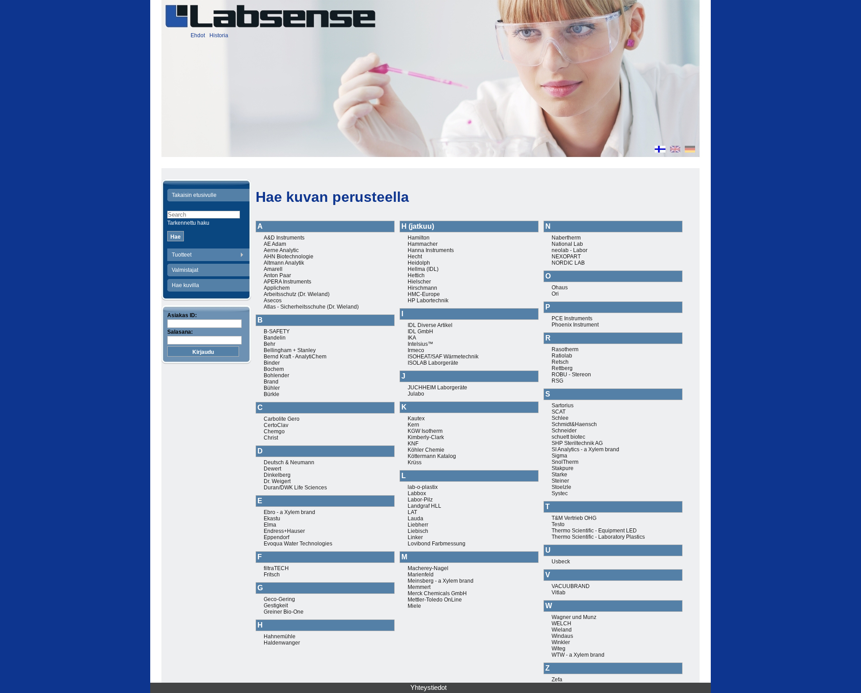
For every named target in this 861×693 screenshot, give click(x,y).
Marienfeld (421, 574)
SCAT (558, 412)
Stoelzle (561, 487)
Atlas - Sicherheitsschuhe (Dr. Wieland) (311, 307)
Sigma (559, 456)
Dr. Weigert (277, 481)
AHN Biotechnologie (288, 256)
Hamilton (419, 238)
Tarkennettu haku (188, 223)
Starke (559, 474)
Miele (414, 606)
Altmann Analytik (284, 263)
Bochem (274, 369)
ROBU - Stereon (571, 374)
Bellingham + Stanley (290, 350)
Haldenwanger (282, 643)
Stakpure (563, 468)
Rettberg (562, 368)
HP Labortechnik (428, 300)
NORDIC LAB (568, 263)
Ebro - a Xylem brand (289, 512)
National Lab (567, 244)
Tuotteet (181, 255)
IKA (412, 338)
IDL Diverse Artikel (430, 325)
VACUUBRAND (571, 586)
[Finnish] (660, 150)
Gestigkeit (276, 605)
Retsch (560, 362)
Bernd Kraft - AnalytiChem (295, 356)
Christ (271, 438)
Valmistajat (185, 270)
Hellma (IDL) (423, 269)
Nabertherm (566, 238)
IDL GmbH (420, 331)
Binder (272, 363)
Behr (269, 344)
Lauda (415, 518)
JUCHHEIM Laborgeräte (437, 387)
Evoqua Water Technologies (298, 543)
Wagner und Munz (574, 617)
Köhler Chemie (426, 450)
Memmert (419, 587)
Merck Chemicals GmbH (437, 593)
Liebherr (418, 525)
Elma (270, 525)
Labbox (417, 493)
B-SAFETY (277, 331)
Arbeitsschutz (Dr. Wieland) (297, 294)
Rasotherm (565, 349)
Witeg (558, 648)
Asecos (273, 300)
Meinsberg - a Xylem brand (441, 581)
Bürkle (271, 394)
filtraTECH (276, 568)
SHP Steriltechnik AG (577, 443)
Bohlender (276, 375)
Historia (218, 35)
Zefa (557, 679)
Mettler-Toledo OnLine (435, 600)
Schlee (560, 418)
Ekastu (272, 518)
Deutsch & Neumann (289, 462)
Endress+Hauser (284, 531)
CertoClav (276, 425)
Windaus (562, 636)
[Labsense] (270, 16)
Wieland (562, 630)
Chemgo (274, 431)
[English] (675, 150)
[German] (690, 150)
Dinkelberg (277, 475)
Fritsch (272, 574)
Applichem (277, 288)
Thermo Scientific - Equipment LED (594, 530)
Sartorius (563, 405)
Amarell (273, 269)
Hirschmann (422, 288)
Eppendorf (276, 537)
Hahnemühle (280, 636)
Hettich (416, 275)
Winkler (561, 642)
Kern (413, 425)
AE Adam (275, 244)
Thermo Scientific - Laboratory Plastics (598, 537)
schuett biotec (568, 437)
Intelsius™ (420, 344)
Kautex (416, 418)
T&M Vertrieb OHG (574, 518)
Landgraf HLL (424, 506)
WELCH (561, 623)
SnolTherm (565, 462)
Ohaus (560, 287)
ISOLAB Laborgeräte (433, 363)
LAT (412, 512)
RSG (557, 381)
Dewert (272, 469)
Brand (271, 382)
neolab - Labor (569, 250)
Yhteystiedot (428, 687)
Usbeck (561, 561)
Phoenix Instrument (575, 325)
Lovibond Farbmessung (436, 543)
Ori (555, 294)
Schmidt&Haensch (574, 424)
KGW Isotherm (425, 431)
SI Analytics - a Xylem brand (585, 449)
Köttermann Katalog (432, 456)
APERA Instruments (287, 282)
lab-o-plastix (423, 487)
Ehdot (198, 35)
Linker (415, 537)
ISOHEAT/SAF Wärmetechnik (443, 356)
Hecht (415, 256)
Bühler (272, 388)
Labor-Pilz (420, 500)
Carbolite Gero (282, 419)
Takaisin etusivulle (194, 195)
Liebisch (418, 531)
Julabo (416, 394)
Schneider (564, 430)
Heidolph (419, 263)
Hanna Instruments (431, 250)
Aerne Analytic (281, 250)
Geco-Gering (279, 599)
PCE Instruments (572, 318)
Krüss (415, 462)
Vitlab (558, 592)
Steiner (560, 481)
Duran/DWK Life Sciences (295, 487)
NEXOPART (566, 256)
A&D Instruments (284, 238)
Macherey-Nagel (428, 568)
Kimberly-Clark (426, 437)
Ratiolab (562, 356)
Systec (560, 493)
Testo (558, 524)
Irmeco (416, 350)
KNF (413, 443)
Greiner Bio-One (284, 612)
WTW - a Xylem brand (578, 655)
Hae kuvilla (185, 285)
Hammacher (423, 244)
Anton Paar (277, 275)
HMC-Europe (424, 294)
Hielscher (419, 282)
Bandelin (275, 338)
